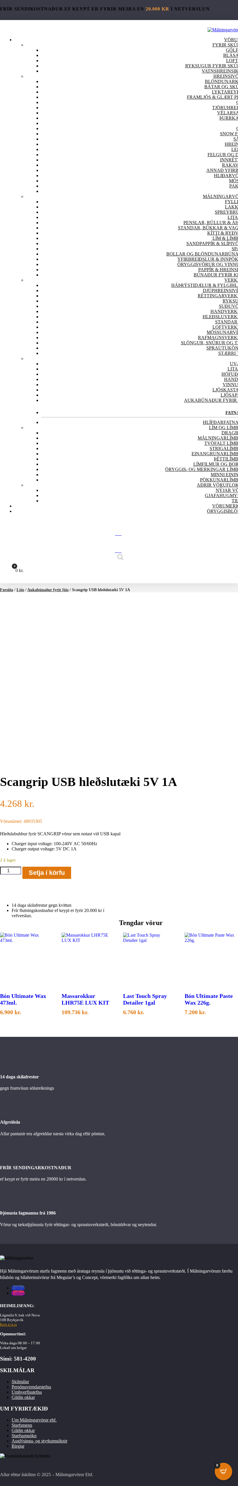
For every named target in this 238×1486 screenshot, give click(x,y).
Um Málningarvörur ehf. (34, 1419)
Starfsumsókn (24, 1435)
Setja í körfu (47, 872)
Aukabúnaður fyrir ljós (47, 590)
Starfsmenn (22, 1425)
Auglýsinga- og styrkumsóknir (39, 1440)
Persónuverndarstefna (31, 1386)
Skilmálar (20, 1381)
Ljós (20, 590)
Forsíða (6, 590)
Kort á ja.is (8, 1324)
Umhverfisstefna (27, 1392)
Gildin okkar (23, 1397)
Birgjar (18, 1446)
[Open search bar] (120, 557)
